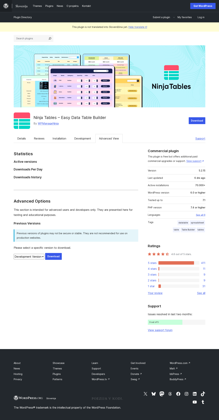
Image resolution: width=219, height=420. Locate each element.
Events (134, 368)
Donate (136, 373)
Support (200, 138)
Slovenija (51, 398)
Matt (174, 368)
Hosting (18, 373)
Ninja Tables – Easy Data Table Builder (70, 117)
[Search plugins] (50, 38)
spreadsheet (197, 222)
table (176, 229)
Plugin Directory (23, 17)
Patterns (57, 379)
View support (193, 160)
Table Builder (188, 229)
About (17, 363)
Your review (155, 293)
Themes (57, 368)
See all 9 (200, 215)
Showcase (59, 363)
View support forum (160, 330)
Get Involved (138, 363)
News (17, 368)
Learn (95, 363)
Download (197, 120)
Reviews (39, 138)
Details (21, 138)
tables (201, 229)
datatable (183, 222)
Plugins (57, 373)
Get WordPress (203, 5)
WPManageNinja (48, 123)
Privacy (18, 379)
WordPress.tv (101, 379)
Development (82, 138)
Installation (59, 138)
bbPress (176, 373)
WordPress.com (180, 363)
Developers (98, 373)
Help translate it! (137, 26)
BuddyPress (178, 379)
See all (201, 293)
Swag (135, 379)
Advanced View (109, 138)
